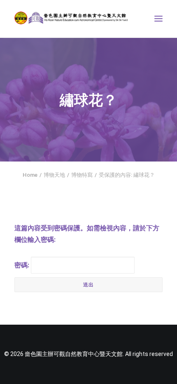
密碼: (22, 265)
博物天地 (54, 175)
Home (30, 175)
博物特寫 (82, 175)
